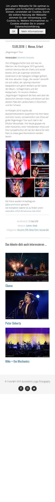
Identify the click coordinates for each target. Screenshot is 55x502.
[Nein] (51, 19)
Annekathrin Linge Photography (36, 381)
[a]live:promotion (13, 204)
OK (13, 31)
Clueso (9, 285)
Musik (35, 225)
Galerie (29, 225)
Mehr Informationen (32, 31)
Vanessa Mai (44, 230)
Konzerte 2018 (22, 230)
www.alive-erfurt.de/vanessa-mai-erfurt (23, 211)
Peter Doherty (13, 323)
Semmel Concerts (26, 57)
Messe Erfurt (34, 230)
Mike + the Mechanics (17, 361)
